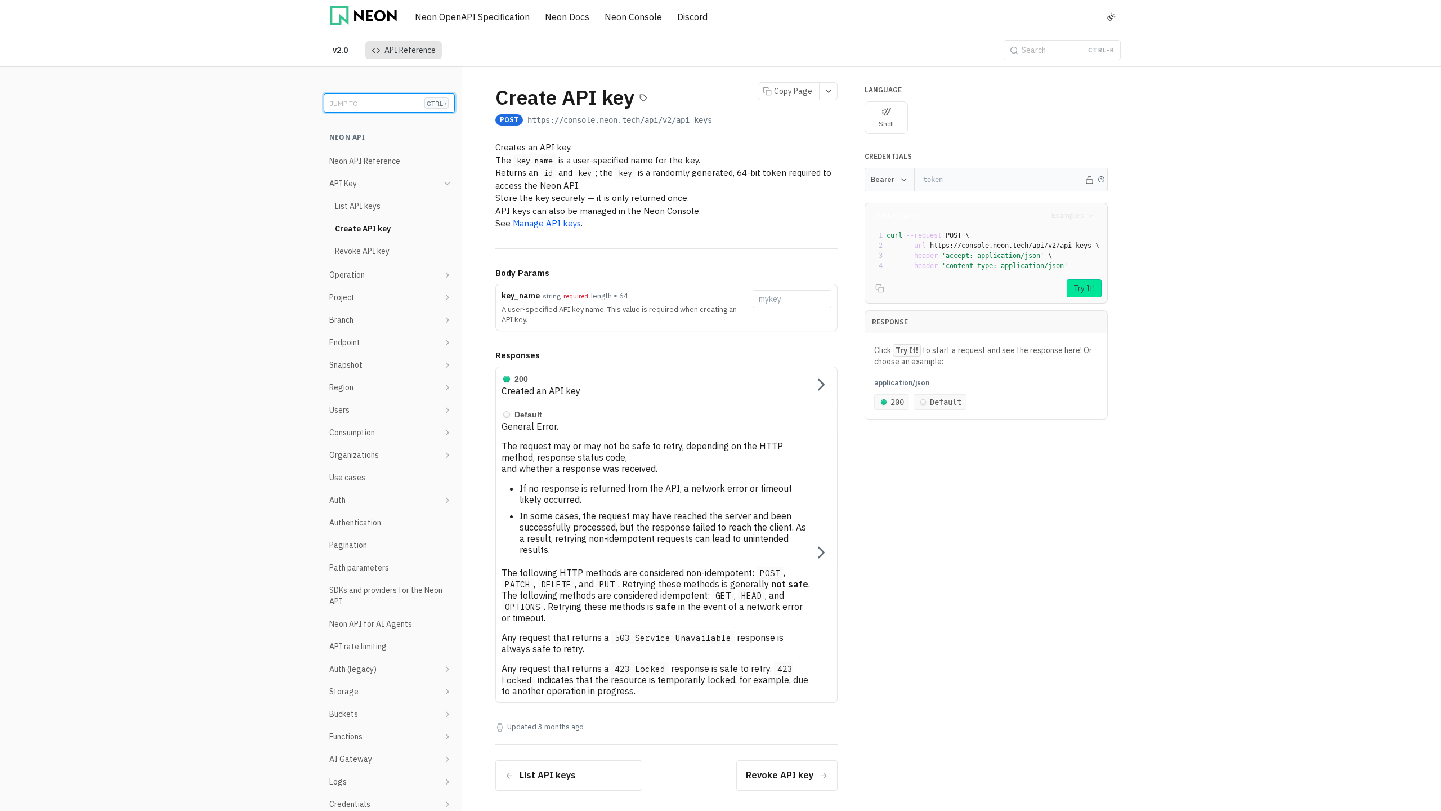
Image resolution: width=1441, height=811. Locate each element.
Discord (692, 17)
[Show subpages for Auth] (447, 500)
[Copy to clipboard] (723, 121)
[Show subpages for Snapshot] (447, 364)
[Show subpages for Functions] (447, 736)
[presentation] (995, 250)
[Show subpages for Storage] (447, 691)
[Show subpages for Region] (447, 387)
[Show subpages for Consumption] (447, 432)
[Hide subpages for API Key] (447, 183)
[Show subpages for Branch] (447, 319)
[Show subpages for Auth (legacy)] (447, 669)
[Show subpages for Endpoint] (447, 342)
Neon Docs (567, 17)
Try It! (1084, 288)
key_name (521, 296)
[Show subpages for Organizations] (447, 455)
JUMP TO (388, 103)
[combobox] (792, 299)
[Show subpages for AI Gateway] (447, 759)
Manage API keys (547, 223)
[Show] (1089, 179)
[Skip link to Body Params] (487, 273)
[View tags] (643, 99)
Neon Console (633, 17)
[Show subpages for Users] (447, 410)
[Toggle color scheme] (1111, 17)
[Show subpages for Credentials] (447, 804)
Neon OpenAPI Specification (472, 17)
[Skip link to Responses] (487, 356)
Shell (886, 123)
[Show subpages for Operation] (447, 274)
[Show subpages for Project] (447, 297)
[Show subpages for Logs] (447, 781)
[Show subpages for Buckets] (447, 714)
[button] (1101, 179)
